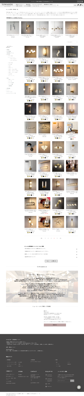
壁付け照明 (9, 366)
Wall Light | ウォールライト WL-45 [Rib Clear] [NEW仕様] (30, 97)
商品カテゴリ (9, 356)
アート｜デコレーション (36, 361)
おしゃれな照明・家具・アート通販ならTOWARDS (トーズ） (27, 393)
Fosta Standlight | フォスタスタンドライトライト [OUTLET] (72, 135)
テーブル (57, 364)
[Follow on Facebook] (78, 1)
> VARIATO (48, 381)
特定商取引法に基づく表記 (23, 376)
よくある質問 (8, 381)
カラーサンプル (11, 75)
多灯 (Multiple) (14, 60)
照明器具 (8, 54)
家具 (8, 78)
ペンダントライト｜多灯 (11, 364)
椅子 (57, 362)
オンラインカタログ (37, 4)
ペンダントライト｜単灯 (11, 362)
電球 (19, 364)
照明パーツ (11, 67)
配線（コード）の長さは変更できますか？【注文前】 (36, 254)
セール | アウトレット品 (11, 93)
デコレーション (9, 91)
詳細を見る (50, 344)
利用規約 (20, 374)
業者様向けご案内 (48, 4)
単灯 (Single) (13, 58)
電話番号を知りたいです (30, 256)
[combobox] (64, 5)
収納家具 (69, 364)
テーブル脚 (11, 84)
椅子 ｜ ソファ (11, 79)
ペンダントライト (12, 57)
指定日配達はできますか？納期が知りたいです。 (35, 248)
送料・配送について (10, 376)
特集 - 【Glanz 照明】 (13, 69)
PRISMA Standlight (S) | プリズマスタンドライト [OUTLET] (44, 211)
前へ (42, 238)
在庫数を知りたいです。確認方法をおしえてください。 (37, 251)
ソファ (68, 362)
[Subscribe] (72, 381)
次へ (61, 238)
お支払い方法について (10, 374)
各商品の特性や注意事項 (10, 383)
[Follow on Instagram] (80, 1)
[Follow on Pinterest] (82, 1)
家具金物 (8, 88)
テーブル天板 (11, 82)
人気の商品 (9, 51)
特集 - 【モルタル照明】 (13, 72)
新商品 (8, 49)
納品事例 (28, 4)
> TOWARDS (48, 376)
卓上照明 (10, 64)
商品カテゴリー (19, 4)
